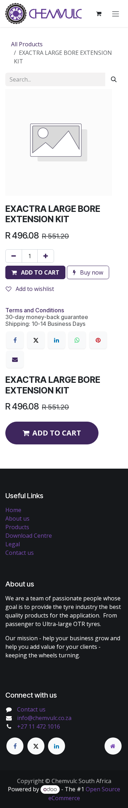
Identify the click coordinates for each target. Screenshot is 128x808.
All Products (27, 44)
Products (17, 527)
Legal (12, 544)
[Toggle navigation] (115, 13)
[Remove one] (13, 256)
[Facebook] (14, 340)
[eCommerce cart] (98, 13)
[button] (35, 272)
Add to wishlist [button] (34, 289)
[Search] (114, 79)
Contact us (19, 553)
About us (17, 518)
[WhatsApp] (77, 340)
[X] (35, 340)
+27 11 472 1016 (38, 726)
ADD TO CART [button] (56, 433)
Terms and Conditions (34, 310)
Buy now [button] (91, 272)
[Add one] (45, 256)
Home (13, 510)
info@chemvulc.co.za (44, 718)
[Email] (14, 359)
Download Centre (28, 535)
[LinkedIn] (56, 340)
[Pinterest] (98, 340)
